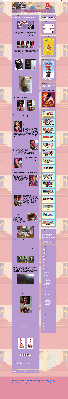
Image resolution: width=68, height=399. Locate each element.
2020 (44, 255)
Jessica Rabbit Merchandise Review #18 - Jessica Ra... (47, 290)
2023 (44, 250)
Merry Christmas (46, 275)
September (46, 311)
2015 (44, 262)
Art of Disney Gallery (19, 363)
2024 (44, 249)
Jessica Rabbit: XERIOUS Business (48, 55)
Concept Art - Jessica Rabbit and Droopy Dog (48, 294)
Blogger (36, 396)
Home (26, 371)
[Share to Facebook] (18, 362)
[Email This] (15, 362)
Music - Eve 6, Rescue (47, 292)
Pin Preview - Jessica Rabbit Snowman (47, 277)
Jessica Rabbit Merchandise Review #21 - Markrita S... (47, 273)
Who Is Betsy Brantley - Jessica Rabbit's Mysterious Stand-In (47, 242)
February (45, 320)
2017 (44, 259)
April (45, 317)
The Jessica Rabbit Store (46, 239)
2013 (44, 265)
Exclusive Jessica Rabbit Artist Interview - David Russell (47, 235)
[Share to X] (17, 362)
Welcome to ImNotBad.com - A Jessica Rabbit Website (48, 86)
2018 (44, 258)
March (45, 318)
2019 (44, 256)
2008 (44, 323)
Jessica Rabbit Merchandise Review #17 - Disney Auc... (47, 300)
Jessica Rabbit (28, 363)
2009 (44, 322)
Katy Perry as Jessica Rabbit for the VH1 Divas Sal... (47, 297)
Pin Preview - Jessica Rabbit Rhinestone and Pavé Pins (48, 286)
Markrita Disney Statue (24, 364)
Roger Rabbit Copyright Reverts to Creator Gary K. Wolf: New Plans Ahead (47, 232)
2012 (44, 266)
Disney (24, 363)
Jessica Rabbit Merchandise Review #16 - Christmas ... (47, 303)
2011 (44, 268)
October (45, 310)
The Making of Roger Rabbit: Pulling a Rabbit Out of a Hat (48, 79)
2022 (44, 252)
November (46, 308)
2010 (44, 269)
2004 (44, 329)
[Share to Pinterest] (19, 362)
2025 (44, 247)
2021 (44, 253)
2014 (44, 263)
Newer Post (15, 371)
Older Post (36, 371)
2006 (44, 326)
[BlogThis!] (16, 362)
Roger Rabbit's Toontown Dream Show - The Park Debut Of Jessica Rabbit (48, 238)
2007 (44, 325)
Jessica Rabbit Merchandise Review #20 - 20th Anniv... (47, 280)
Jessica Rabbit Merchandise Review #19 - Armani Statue (47, 283)
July (44, 314)
